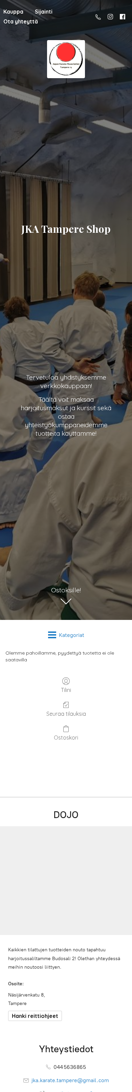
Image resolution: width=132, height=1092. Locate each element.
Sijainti (43, 11)
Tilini (66, 690)
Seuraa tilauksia (66, 713)
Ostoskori (66, 737)
